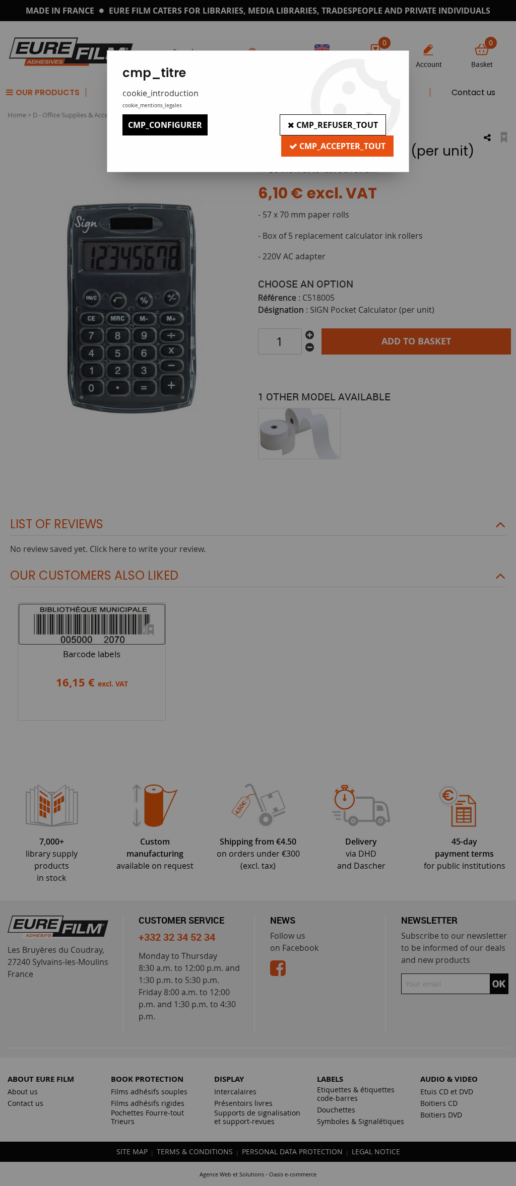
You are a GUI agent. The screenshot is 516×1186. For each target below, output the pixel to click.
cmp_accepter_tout (341, 146)
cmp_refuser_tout (336, 124)
